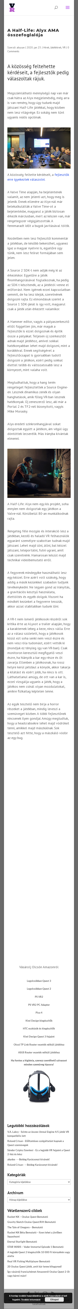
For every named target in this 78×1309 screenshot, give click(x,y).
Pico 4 (39, 1012)
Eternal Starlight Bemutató (22, 1241)
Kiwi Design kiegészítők (39, 1020)
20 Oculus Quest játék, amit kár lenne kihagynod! (34, 1266)
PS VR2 (39, 996)
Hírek (46, 47)
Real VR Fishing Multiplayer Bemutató (28, 1261)
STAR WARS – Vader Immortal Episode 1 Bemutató (35, 1246)
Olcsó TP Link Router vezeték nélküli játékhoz (39, 1044)
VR (64, 47)
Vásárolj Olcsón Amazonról (38, 967)
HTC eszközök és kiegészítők (39, 1028)
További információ (31, 1299)
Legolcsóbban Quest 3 (39, 980)
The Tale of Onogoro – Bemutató (25, 1227)
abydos (11, 1159)
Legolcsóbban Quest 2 (39, 988)
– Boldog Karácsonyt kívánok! (33, 1159)
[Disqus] (39, 796)
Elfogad (54, 1299)
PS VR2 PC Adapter (39, 1004)
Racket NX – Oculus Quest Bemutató (27, 1216)
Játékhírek (55, 47)
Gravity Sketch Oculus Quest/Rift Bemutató (31, 1221)
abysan (21, 47)
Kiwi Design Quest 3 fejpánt (39, 1036)
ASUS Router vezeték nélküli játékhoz (39, 1052)
